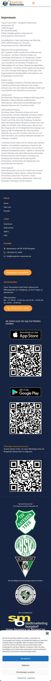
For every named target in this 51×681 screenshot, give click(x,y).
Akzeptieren (25, 658)
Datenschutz (21, 678)
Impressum (31, 678)
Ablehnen (25, 665)
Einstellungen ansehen (25, 672)
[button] (47, 633)
